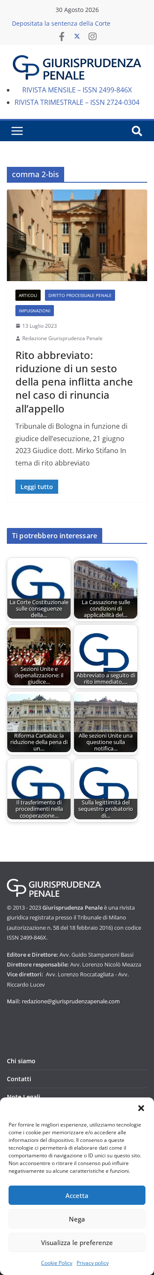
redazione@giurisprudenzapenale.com (71, 1001)
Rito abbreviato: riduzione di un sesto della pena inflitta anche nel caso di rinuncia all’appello (74, 381)
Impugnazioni (34, 311)
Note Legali (23, 1097)
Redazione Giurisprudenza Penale (62, 338)
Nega (77, 1219)
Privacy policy (93, 1262)
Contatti (19, 1079)
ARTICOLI (28, 295)
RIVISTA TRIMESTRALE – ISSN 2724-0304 (77, 102)
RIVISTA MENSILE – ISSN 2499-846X (77, 90)
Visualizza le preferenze (77, 1242)
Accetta (77, 1195)
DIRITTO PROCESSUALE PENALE (80, 295)
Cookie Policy (56, 1262)
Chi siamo (21, 1061)
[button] (141, 1108)
